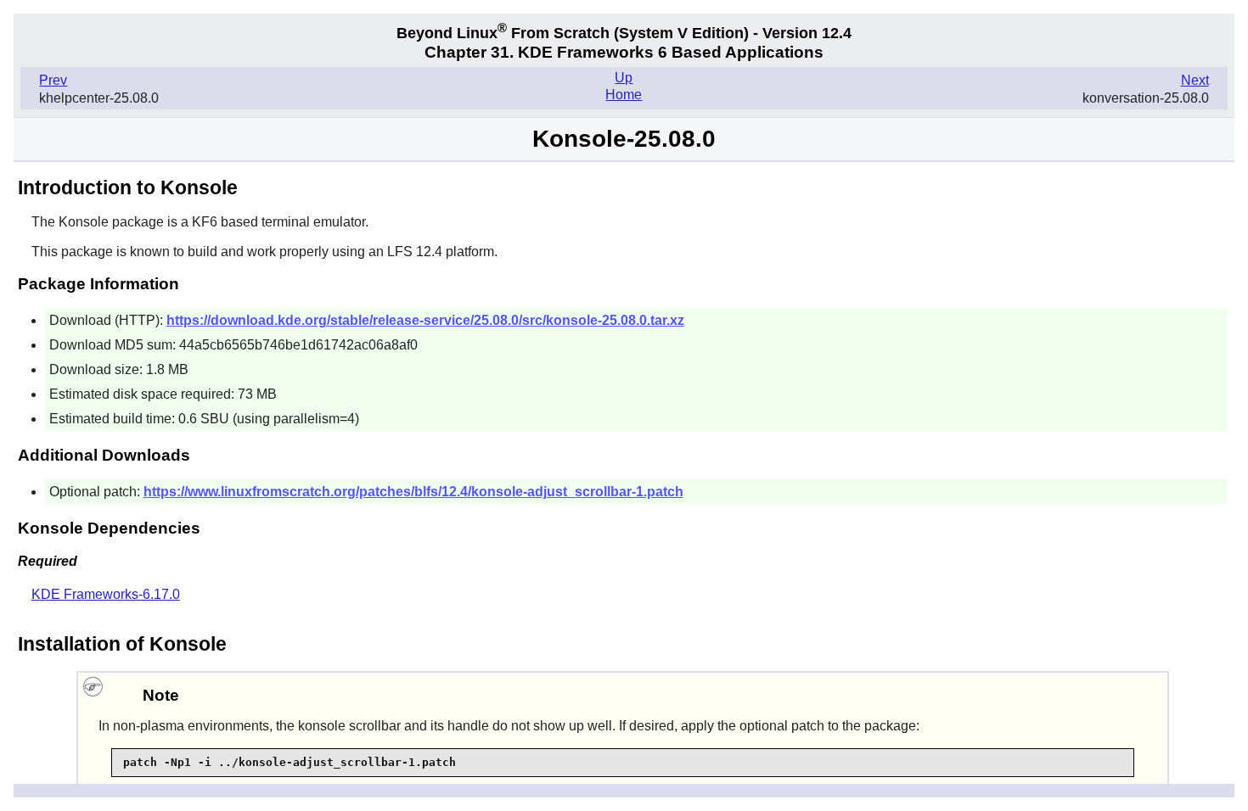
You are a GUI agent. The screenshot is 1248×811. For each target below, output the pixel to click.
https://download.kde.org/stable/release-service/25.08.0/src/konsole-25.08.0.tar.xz (425, 320)
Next (1195, 80)
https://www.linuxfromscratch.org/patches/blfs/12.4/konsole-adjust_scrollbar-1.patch (413, 491)
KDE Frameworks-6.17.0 (105, 594)
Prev (53, 80)
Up (623, 77)
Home (623, 94)
